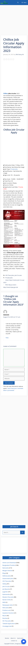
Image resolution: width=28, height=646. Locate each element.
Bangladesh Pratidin (8, 565)
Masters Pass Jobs (8, 597)
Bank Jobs (5, 568)
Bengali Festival (7, 570)
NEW (4, 602)
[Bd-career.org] (4, 2)
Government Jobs (7, 578)
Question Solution (8, 613)
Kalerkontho (6, 594)
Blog (3, 573)
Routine (4, 618)
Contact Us (14, 640)
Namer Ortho (6, 600)
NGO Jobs (5, 608)
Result (4, 615)
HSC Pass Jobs (9, 275)
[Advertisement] (14, 21)
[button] (18, 2)
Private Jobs (14, 169)
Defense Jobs (6, 576)
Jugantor (5, 592)
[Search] (22, 532)
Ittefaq (4, 584)
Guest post (20, 638)
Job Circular (18, 275)
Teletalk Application (8, 623)
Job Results (5, 589)
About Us (13, 638)
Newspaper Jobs (7, 605)
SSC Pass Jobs (6, 621)
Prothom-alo (6, 610)
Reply (7, 337)
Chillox (5, 93)
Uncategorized (7, 626)
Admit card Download (9, 562)
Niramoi (7, 638)
